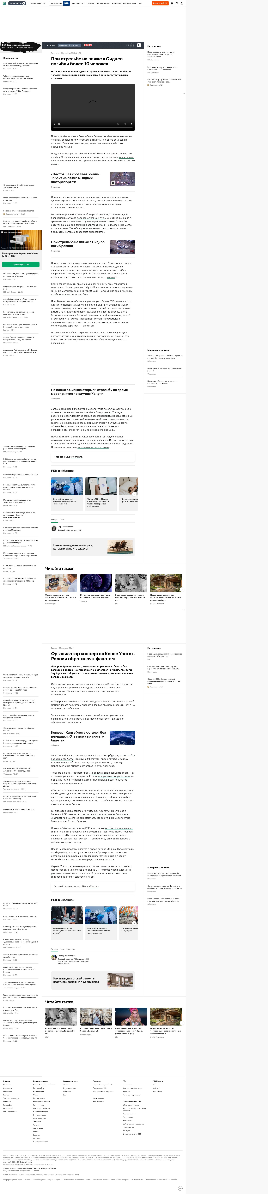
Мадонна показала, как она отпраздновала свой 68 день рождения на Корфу (129, 1030)
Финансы (7, 81)
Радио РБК (15, 3)
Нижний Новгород (40, 1111)
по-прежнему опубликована (114, 776)
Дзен (65, 1094)
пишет (108, 412)
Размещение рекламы (131, 1094)
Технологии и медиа (11, 788)
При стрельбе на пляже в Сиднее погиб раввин (78, 244)
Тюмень (36, 1125)
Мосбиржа (27, 1168)
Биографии (7, 1105)
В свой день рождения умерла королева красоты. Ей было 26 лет (130, 597)
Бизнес (6, 329)
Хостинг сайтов (129, 1113)
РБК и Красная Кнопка (12, 801)
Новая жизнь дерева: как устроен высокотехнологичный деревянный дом (165, 597)
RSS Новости (98, 1101)
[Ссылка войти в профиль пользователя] (181, 3)
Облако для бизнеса (131, 1105)
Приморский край (40, 1141)
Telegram (76, 457)
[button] (172, 3)
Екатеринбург (38, 1088)
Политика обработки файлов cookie (161, 1179)
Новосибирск (38, 1091)
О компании (127, 1084)
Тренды (83, 601)
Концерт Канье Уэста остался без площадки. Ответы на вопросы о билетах (78, 736)
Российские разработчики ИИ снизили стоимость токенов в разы (164, 80)
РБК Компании (9, 226)
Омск (35, 1094)
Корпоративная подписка (103, 1091)
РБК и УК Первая (9, 291)
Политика (7, 68)
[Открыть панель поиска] (177, 3)
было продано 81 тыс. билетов (68, 821)
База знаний (8, 1108)
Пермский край (39, 1115)
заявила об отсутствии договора (79, 762)
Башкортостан (39, 1098)
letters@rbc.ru (26, 1161)
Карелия (36, 1135)
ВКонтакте (67, 1084)
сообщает (67, 139)
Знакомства (127, 1120)
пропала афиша (101, 772)
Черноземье (38, 1128)
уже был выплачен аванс (119, 828)
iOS (154, 1084)
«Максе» (94, 886)
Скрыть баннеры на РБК (102, 1084)
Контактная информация (132, 1088)
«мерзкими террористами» (93, 446)
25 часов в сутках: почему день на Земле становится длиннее (95, 596)
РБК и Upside (8, 733)
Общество (7, 342)
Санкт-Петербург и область (44, 1084)
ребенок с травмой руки (91, 217)
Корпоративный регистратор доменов (134, 1109)
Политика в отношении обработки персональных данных (118, 1179)
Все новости (10, 58)
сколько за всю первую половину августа (90, 859)
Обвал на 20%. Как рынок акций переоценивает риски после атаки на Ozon (163, 681)
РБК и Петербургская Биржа (14, 545)
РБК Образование (10, 1111)
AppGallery (157, 1091)
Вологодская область (41, 1101)
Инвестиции (8, 1028)
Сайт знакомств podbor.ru (133, 1124)
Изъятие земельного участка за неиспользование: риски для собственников (160, 54)
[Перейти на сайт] (21, 47)
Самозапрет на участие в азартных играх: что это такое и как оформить (60, 597)
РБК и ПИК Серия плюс (12, 317)
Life (117, 603)
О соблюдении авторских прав (46, 1179)
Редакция (126, 1091)
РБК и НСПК (8, 1013)
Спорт (6, 190)
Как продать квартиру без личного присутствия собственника (162, 67)
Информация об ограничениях (16, 1179)
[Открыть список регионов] (172, 3)
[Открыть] (21, 3)
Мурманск (37, 1138)
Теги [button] (62, 519)
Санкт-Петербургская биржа (44, 1168)
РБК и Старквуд (9, 451)
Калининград (38, 1105)
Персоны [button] (71, 948)
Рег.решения (128, 1117)
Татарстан (37, 1121)
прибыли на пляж (61, 294)
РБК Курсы (127, 1130)
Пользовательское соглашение (76, 1179)
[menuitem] (37, 3)
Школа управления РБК (132, 1134)
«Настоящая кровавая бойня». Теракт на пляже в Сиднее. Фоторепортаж (75, 178)
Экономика (7, 558)
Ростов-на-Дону (39, 1118)
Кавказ (35, 1131)
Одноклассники (69, 1088)
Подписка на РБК (99, 1088)
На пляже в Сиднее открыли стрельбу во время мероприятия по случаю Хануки (89, 391)
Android (156, 1088)
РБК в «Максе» (63, 470)
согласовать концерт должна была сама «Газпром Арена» (89, 815)
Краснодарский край (41, 1108)
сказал (111, 276)
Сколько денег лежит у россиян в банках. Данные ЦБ (96, 1029)
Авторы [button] (54, 519)
